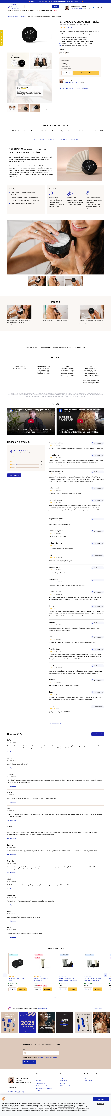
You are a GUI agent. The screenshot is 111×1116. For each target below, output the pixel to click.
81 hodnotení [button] (71, 27)
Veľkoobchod (85, 11)
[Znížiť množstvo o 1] (63, 73)
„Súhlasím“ (5, 1107)
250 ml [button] (36, 989)
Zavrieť (71, 86)
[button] (105, 975)
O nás (66, 11)
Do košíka (88, 73)
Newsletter (62, 1083)
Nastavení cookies (50, 1110)
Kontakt (92, 11)
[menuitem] (11, 11)
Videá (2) (42, 139)
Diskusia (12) (63, 139)
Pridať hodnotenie (14, 475)
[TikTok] (22, 1092)
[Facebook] (14, 1092)
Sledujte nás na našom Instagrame (24, 1009)
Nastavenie (100, 1103)
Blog (70, 11)
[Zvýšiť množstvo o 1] (69, 73)
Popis (35, 139)
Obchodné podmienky (42, 1085)
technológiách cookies (9, 1110)
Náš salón (38, 1080)
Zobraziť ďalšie (54, 723)
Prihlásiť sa (29, 1062)
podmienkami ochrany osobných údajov (48, 1057)
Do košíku (47, 989)
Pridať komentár (97, 734)
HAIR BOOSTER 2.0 (46, 1)
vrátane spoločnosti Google (66, 1107)
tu (86, 1110)
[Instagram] (10, 1092)
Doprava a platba (76, 11)
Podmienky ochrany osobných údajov (44, 1089)
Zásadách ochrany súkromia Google (69, 1108)
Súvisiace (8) (74, 139)
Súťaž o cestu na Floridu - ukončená (66, 1086)
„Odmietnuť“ (24, 1108)
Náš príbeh (63, 1078)
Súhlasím (101, 1099)
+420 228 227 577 (77, 8)
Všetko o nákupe (88, 1080)
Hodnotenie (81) (52, 139)
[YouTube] (18, 1092)
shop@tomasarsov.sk (23, 1082)
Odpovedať (13, 751)
